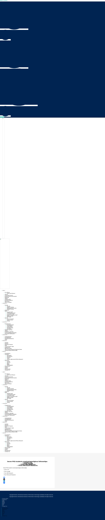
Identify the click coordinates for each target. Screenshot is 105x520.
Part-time (9, 328)
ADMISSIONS (4, 334)
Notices (8, 362)
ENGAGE (4, 351)
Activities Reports (9, 300)
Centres (6, 342)
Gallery (6, 298)
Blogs (8, 364)
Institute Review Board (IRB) (11, 350)
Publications (7, 347)
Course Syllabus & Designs (10, 332)
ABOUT (3, 290)
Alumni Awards (10, 318)
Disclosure (7, 301)
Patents (6, 343)
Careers (6, 367)
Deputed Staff (10, 316)
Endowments (10, 319)
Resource (7, 360)
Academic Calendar (9, 331)
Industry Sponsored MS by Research (15, 359)
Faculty (6, 305)
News (8, 363)
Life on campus (8, 302)
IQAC (3, 500)
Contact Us (7, 370)
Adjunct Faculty (10, 307)
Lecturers (7, 310)
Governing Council (9, 295)
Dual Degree (9, 325)
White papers (10, 365)
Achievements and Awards (11, 296)
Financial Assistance (9, 338)
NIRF (3, 504)
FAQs (6, 339)
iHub (6, 345)
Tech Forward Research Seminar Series (13, 349)
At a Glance (7, 292)
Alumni (6, 317)
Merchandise (7, 369)
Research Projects (9, 344)
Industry (9, 357)
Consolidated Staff (11, 313)
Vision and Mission (11, 293)
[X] (27, 479)
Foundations (7, 353)
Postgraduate (10, 327)
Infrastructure (8, 299)
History (6, 294)
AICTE (3, 502)
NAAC (3, 501)
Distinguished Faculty (11, 308)
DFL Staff (9, 317)
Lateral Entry (10, 326)
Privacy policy (5, 498)
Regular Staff (10, 312)
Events (8, 361)
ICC (3, 505)
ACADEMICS (5, 403)
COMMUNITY (4, 303)
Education (9, 355)
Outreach (7, 354)
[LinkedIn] (27, 481)
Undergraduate (10, 324)
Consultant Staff (10, 314)
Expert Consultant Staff (12, 315)
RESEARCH (4, 340)
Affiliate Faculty (10, 309)
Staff (6, 311)
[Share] (27, 483)
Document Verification (10, 333)
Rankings (7, 297)
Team (8, 358)
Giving (8, 320)
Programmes (8, 323)
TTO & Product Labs (9, 346)
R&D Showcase (8, 348)
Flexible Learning (8, 329)
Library (6, 330)
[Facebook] (27, 477)
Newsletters (9, 356)
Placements (7, 366)
